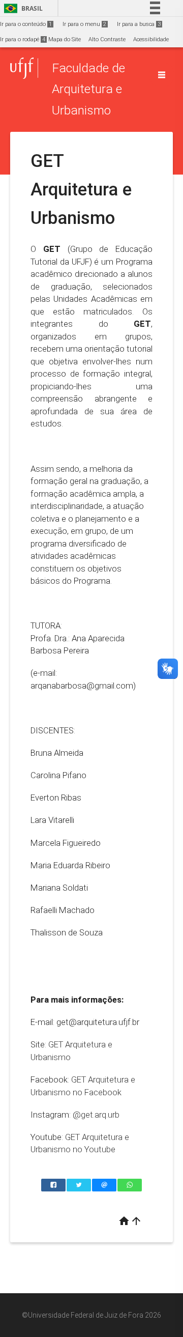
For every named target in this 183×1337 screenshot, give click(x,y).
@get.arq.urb (96, 1115)
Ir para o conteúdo (26, 24)
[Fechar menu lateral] (161, 75)
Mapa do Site (64, 39)
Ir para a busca (139, 24)
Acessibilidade (151, 39)
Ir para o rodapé (22, 39)
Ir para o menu (84, 24)
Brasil (21, 8)
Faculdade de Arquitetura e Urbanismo (88, 89)
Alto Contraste (107, 39)
